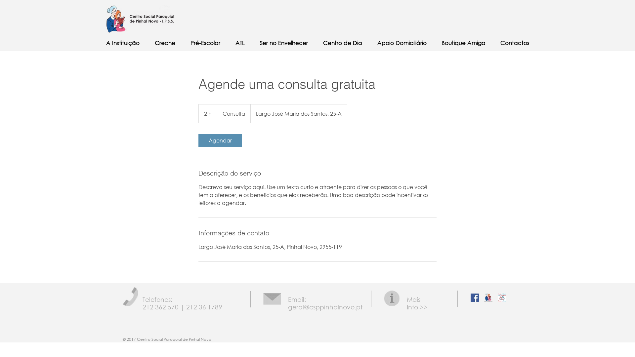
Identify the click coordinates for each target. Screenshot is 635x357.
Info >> (417, 307)
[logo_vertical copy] (488, 298)
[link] (220, 140)
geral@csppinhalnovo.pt (325, 307)
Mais (413, 299)
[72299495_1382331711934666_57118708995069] (502, 298)
